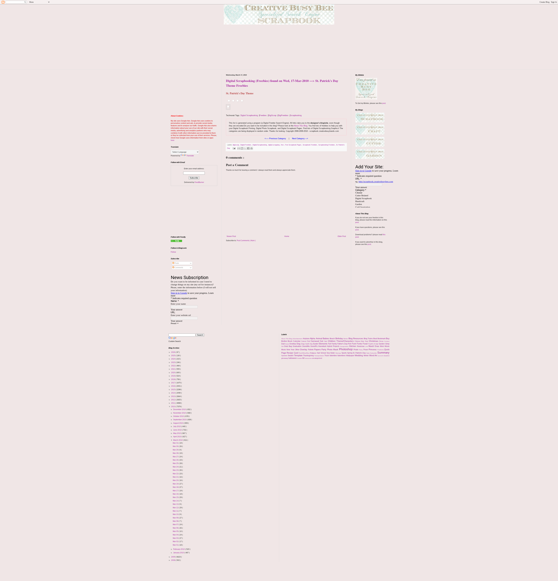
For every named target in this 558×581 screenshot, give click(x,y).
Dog (299, 343)
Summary (383, 352)
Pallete (311, 350)
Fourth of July (373, 344)
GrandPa (314, 346)
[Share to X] (245, 148)
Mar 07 (176, 524)
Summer (284, 355)
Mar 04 (176, 535)
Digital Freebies (246, 145)
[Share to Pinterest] (251, 148)
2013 (173, 396)
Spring (350, 353)
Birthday (339, 338)
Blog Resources (356, 338)
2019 (173, 376)
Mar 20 (176, 480)
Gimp (387, 344)
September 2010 (180, 420)
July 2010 (177, 426)
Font (354, 343)
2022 (173, 366)
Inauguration (344, 346)
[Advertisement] (279, 49)
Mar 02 (176, 541)
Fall (330, 344)
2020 (173, 373)
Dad (283, 344)
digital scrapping (274, 145)
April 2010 (177, 437)
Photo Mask (333, 349)
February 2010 (179, 549)
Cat (322, 341)
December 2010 (179, 409)
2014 (173, 393)
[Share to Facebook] (248, 148)
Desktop (293, 344)
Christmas (374, 341)
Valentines (341, 356)
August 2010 (178, 423)
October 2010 (178, 416)
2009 (173, 557)
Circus (381, 341)
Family (334, 344)
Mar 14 (176, 501)
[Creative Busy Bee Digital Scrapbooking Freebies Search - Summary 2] (176, 241)
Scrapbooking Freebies (326, 145)
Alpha (313, 338)
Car (309, 341)
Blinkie (346, 338)
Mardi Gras (374, 346)
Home (286, 236)
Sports (344, 353)
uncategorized (317, 358)
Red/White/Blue (304, 353)
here (172, 140)
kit (303, 358)
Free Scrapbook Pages (293, 145)
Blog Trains (368, 339)
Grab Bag (288, 346)
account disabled (384, 355)
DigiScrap (272, 115)
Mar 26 (176, 460)
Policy (361, 349)
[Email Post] (234, 148)
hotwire (299, 358)
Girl (282, 346)
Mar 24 (176, 467)
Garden (382, 344)
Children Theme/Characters (341, 341)
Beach (332, 339)
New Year (291, 350)
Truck (326, 356)
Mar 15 (176, 497)
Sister (332, 353)
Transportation (319, 355)
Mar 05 (176, 531)
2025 (173, 356)
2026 (173, 352)
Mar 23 (176, 470)
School (324, 353)
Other (297, 350)
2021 (173, 369)
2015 (173, 390)
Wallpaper (350, 356)
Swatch (291, 356)
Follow (173, 252)
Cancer (304, 341)
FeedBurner (199, 182)
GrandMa (306, 346)
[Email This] (238, 148)
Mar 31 (176, 443)
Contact (386, 341)
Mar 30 (176, 446)
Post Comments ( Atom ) (246, 241)
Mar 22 (176, 474)
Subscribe (373, 353)
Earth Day (309, 344)
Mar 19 (176, 484)
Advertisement (298, 338)
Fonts (360, 343)
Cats (326, 341)
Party (324, 349)
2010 (173, 407)
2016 (173, 386)
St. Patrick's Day (359, 353)
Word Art (373, 355)
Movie (387, 346)
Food (365, 343)
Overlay (304, 349)
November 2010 (179, 413)
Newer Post (231, 236)
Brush (290, 341)
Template (298, 355)
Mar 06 (176, 528)
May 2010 (177, 433)
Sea (328, 353)
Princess (373, 349)
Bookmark (382, 339)
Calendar (297, 341)
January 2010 (179, 553)
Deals (287, 344)
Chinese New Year (362, 341)
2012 (173, 400)
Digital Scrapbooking (249, 115)
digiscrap (236, 145)
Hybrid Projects (333, 346)
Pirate (356, 350)
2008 (173, 560)
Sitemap (338, 353)
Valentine (333, 356)
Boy (387, 338)
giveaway (284, 358)
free (282, 145)
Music (284, 350)
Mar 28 (176, 453)
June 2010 (177, 430)
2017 (173, 383)
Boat (375, 339)
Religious (313, 353)
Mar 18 (176, 487)
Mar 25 (176, 463)
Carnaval (315, 341)
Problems (380, 349)
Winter (366, 356)
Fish (350, 344)
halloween (292, 358)
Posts (176, 263)
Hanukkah (322, 346)
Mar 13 (176, 504)
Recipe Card (293, 353)
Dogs (303, 344)
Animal (319, 338)
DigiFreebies (283, 115)
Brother (284, 341)
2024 (173, 359)
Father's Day (342, 344)
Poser (366, 350)
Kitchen (353, 346)
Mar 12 (176, 508)
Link (367, 346)
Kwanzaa (361, 346)
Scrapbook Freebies (310, 145)
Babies (326, 338)
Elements (323, 343)
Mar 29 (176, 450)
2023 (173, 362)
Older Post (342, 236)
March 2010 (178, 440)
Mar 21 (176, 477)
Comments (178, 268)
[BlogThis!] (241, 148)
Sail (319, 353)
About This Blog (300, 126)
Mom (382, 346)
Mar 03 (176, 538)
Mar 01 (176, 545)
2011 (173, 403)
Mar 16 (176, 494)
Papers (317, 349)
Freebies (263, 115)
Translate (190, 156)
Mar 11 (176, 511)
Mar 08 (176, 521)
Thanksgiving (308, 356)
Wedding (359, 355)
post (384, 103)
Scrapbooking (296, 115)
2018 (173, 379)
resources (308, 358)
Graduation (297, 346)
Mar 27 (176, 457)
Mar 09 (176, 518)
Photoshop (346, 349)
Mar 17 (176, 491)
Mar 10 (176, 514)
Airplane (306, 339)
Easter (316, 344)
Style (368, 353)
